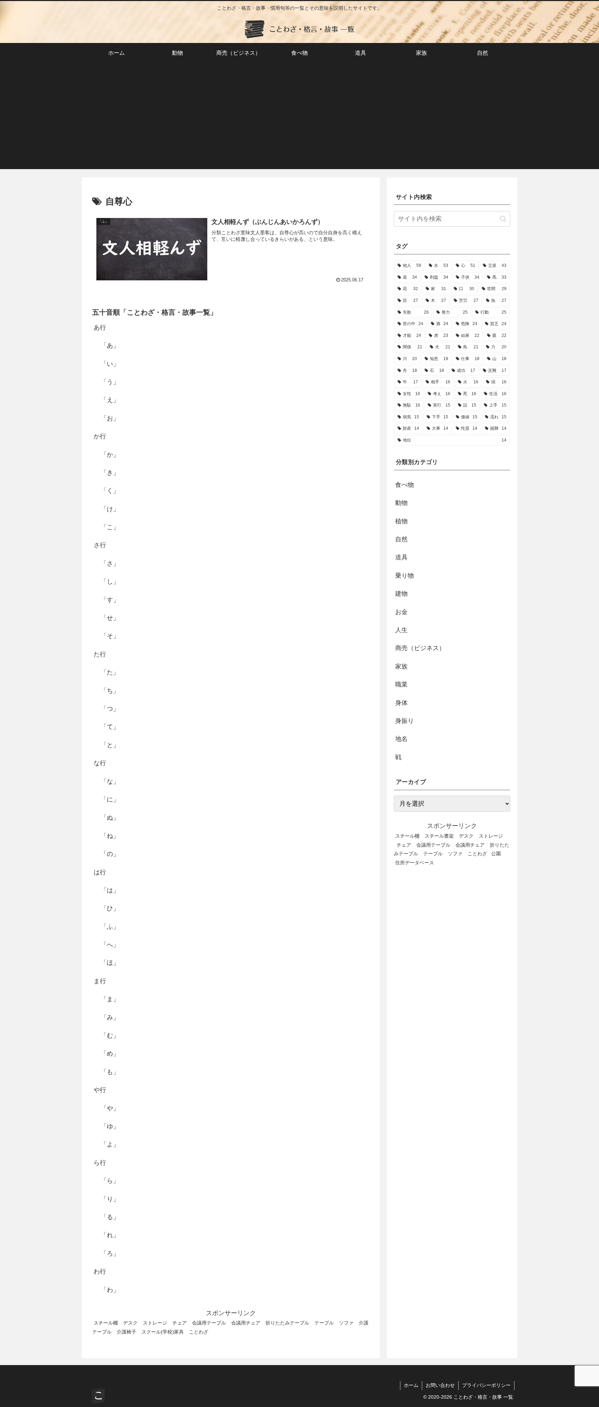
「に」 (110, 799)
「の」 (110, 853)
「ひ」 (110, 908)
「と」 (110, 745)
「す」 (110, 599)
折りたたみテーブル (287, 1323)
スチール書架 (439, 835)
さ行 (100, 545)
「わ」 (110, 1289)
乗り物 (404, 575)
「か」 (110, 454)
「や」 (110, 1107)
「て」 (110, 726)
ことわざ (198, 1332)
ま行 (100, 981)
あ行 (100, 327)
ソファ (346, 1323)
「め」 (110, 1053)
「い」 (110, 363)
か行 (100, 436)
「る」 (110, 1217)
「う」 (110, 381)
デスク (130, 1323)
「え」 (110, 399)
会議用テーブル (209, 1323)
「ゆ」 (110, 1126)
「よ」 (110, 1144)
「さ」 (110, 563)
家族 (401, 666)
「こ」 (110, 527)
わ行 (100, 1271)
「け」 (110, 509)
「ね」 (110, 835)
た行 (100, 654)
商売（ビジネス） (420, 648)
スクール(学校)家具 (162, 1332)
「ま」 (110, 999)
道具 (401, 557)
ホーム (411, 1385)
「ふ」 (110, 926)
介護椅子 (126, 1332)
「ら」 (110, 1180)
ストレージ (155, 1323)
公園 (496, 853)
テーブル (324, 1323)
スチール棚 (106, 1323)
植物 (401, 520)
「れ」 (110, 1235)
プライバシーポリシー (486, 1385)
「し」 (110, 581)
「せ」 (110, 617)
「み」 (110, 1017)
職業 (401, 684)
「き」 (110, 472)
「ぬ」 (110, 817)
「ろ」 (110, 1253)
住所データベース (414, 862)
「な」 (110, 781)
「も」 (110, 1071)
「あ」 (110, 345)
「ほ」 (110, 962)
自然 (401, 539)
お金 (401, 611)
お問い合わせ (440, 1385)
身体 (401, 702)
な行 (100, 763)
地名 (401, 738)
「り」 (110, 1198)
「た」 (110, 672)
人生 (401, 630)
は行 (100, 871)
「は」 (110, 890)
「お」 (110, 418)
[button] (503, 219)
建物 (401, 593)
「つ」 (110, 708)
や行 (100, 1089)
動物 (401, 502)
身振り (404, 720)
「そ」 (110, 635)
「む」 (110, 1035)
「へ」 (110, 944)
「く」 (110, 490)
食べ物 (404, 484)
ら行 (100, 1162)
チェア (179, 1323)
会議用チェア (245, 1323)
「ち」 (110, 690)
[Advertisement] (299, 120)
